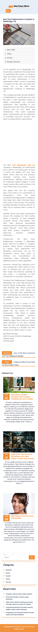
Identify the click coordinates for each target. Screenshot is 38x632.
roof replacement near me (23, 165)
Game (8, 573)
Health (8, 576)
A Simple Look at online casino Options (19, 594)
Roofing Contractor (13, 62)
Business (9, 570)
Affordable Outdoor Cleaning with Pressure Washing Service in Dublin (22, 396)
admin (9, 54)
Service (9, 58)
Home (8, 579)
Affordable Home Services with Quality (22, 517)
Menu (8, 11)
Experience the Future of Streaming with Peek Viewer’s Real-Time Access (22, 456)
